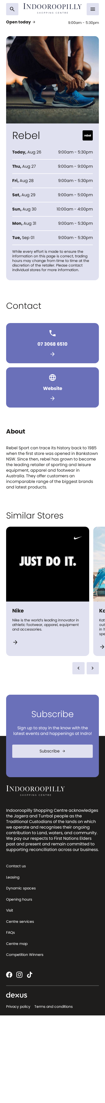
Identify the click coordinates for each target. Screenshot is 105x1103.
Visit (9, 910)
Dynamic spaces (21, 888)
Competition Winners (24, 954)
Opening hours (19, 899)
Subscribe (53, 751)
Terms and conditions (53, 1006)
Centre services (20, 921)
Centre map (17, 943)
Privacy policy (18, 1006)
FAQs (10, 932)
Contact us (16, 866)
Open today (21, 22)
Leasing (12, 877)
